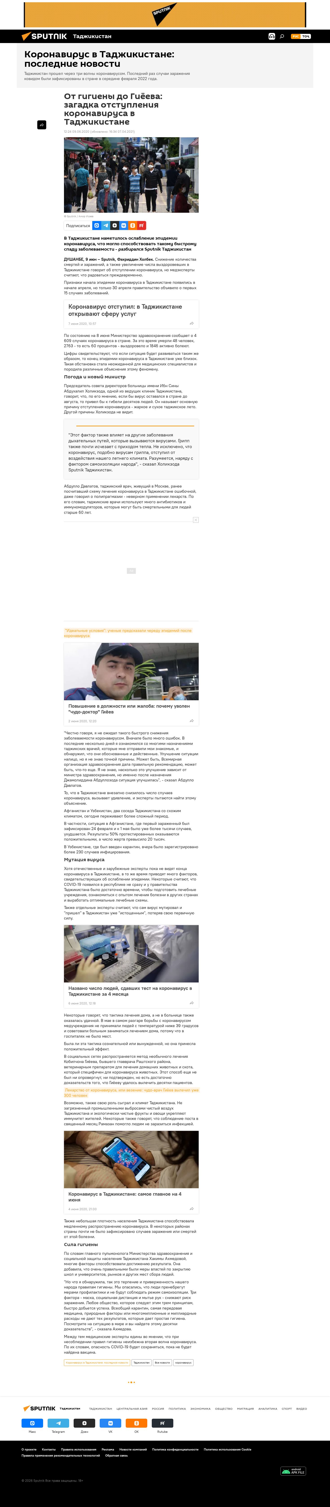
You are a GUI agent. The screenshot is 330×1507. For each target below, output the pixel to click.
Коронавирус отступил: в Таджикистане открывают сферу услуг (125, 310)
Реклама (108, 1449)
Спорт (287, 1409)
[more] (191, 323)
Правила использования (78, 1449)
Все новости (162, 1362)
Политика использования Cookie (227, 1449)
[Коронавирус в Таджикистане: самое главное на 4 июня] (131, 1159)
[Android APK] (293, 1472)
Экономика (200, 1409)
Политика (177, 1409)
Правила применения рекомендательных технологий (61, 1455)
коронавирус (183, 1362)
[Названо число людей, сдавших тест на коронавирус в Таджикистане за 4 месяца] (131, 953)
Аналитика (267, 1409)
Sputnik (72, 216)
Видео (301, 1409)
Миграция (245, 1409)
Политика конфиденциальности (175, 1449)
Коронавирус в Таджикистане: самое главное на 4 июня (124, 1197)
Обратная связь (116, 1455)
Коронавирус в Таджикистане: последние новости (97, 1362)
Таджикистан (142, 1362)
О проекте (29, 1449)
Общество (224, 1409)
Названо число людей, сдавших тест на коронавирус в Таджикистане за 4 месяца (130, 991)
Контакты (49, 1449)
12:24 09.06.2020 (76, 132)
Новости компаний (133, 1449)
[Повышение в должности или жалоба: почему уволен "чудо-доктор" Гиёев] (131, 671)
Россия (158, 1409)
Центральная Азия (132, 1409)
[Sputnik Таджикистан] (46, 42)
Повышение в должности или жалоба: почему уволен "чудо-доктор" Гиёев (129, 709)
